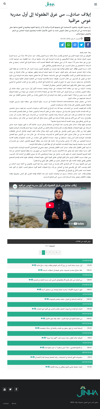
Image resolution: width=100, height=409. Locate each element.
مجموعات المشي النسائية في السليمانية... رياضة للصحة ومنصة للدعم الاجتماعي (58, 358)
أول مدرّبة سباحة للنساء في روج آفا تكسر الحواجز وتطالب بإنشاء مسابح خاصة (59, 266)
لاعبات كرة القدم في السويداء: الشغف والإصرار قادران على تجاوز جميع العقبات (59, 309)
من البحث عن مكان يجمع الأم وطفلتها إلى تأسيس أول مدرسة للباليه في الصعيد (57, 280)
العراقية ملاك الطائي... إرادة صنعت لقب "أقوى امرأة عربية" (64, 338)
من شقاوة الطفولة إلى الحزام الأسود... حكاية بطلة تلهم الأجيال (63, 319)
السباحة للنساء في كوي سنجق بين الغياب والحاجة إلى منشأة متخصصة (61, 329)
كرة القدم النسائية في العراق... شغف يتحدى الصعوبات (65, 299)
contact (6, 404)
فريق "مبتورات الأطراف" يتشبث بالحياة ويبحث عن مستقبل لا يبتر (61, 290)
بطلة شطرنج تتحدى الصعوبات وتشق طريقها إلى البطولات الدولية (62, 270)
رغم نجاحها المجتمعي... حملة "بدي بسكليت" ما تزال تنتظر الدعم (63, 348)
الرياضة (87, 39)
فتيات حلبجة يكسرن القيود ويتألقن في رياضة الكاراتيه (66, 367)
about (14, 404)
